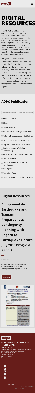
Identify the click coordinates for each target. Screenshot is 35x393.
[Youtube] (4, 371)
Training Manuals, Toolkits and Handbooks (16, 163)
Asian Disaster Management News (17, 131)
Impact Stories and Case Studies (16, 144)
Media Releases (9, 127)
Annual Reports (9, 118)
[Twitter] (4, 369)
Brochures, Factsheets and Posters (17, 140)
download (6, 277)
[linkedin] (4, 374)
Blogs (5, 123)
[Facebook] (4, 366)
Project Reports (9, 158)
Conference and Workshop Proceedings (14, 149)
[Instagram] (4, 377)
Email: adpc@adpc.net (7, 358)
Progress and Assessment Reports (17, 154)
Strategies (7, 168)
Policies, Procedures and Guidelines (18, 136)
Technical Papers (10, 173)
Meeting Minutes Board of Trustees (18, 177)
